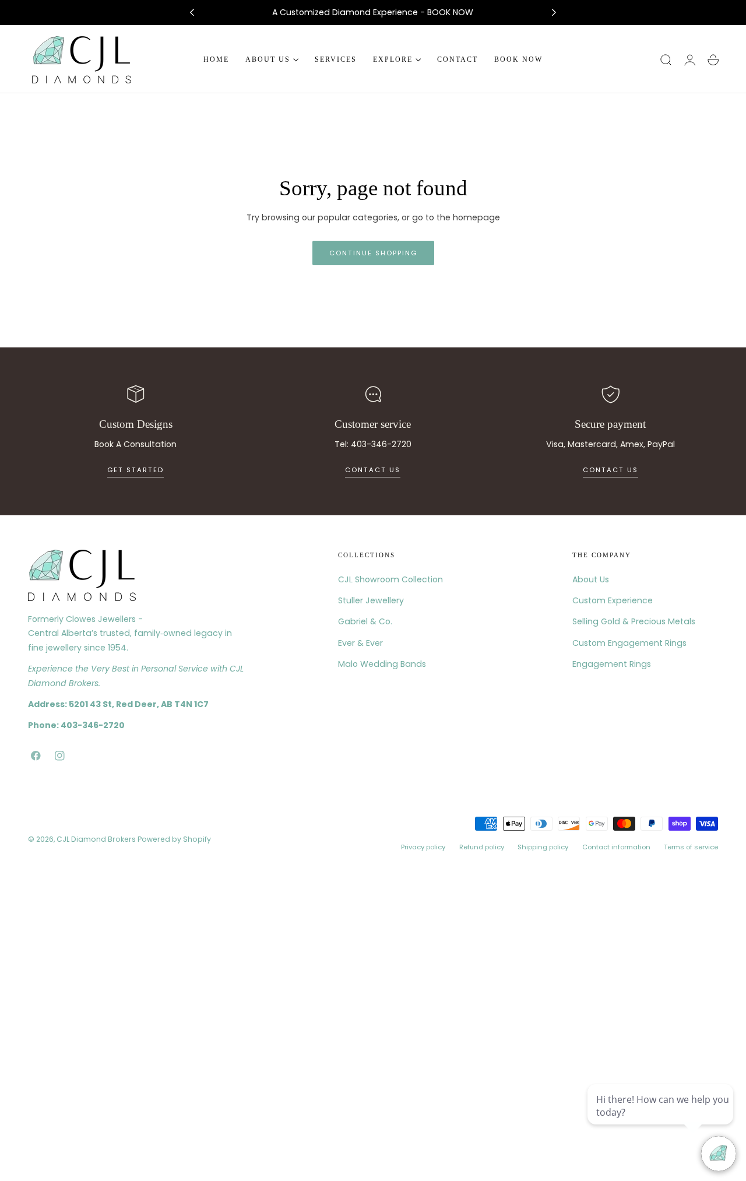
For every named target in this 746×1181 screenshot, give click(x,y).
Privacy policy (423, 846)
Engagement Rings (611, 663)
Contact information (616, 846)
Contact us (372, 469)
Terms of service (691, 846)
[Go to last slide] (192, 13)
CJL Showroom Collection (390, 579)
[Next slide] (554, 13)
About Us (590, 579)
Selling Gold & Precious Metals (633, 621)
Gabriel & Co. (365, 621)
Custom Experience (612, 600)
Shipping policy (543, 846)
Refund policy (481, 846)
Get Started (135, 469)
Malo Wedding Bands (382, 663)
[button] (666, 60)
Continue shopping (373, 253)
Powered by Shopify (174, 839)
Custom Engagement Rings (629, 642)
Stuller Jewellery (371, 600)
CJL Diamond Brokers (96, 839)
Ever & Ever (360, 642)
